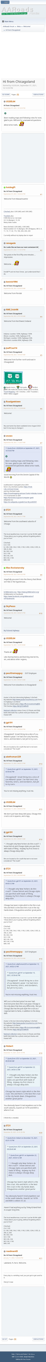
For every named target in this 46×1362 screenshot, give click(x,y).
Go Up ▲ (32, 1354)
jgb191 (9, 722)
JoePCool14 (11, 348)
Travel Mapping (9, 392)
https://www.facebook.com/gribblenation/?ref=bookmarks (19, 597)
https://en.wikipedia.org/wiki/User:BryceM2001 (20, 502)
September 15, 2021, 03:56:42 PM (14, 729)
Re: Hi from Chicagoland (13, 191)
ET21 (8, 509)
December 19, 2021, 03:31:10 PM (14, 1053)
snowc (9, 435)
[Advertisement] (23, 56)
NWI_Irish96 (12, 309)
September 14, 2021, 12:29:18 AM (14, 645)
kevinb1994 (12, 281)
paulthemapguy (14, 673)
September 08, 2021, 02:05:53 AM (14, 288)
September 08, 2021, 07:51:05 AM (14, 316)
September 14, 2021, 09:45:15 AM (14, 680)
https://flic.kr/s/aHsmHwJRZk (30, 704)
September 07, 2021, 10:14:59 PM (14, 108)
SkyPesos (10, 606)
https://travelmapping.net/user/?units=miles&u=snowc (23, 493)
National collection (10, 710)
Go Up (4, 1339)
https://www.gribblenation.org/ (28, 592)
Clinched (7, 211)
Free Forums (26, 1359)
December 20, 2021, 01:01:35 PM (14, 1132)
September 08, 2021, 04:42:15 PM (14, 613)
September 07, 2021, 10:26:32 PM (14, 194)
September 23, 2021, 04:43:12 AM (14, 839)
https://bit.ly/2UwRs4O (20, 706)
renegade (11, 243)
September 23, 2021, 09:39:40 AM (14, 875)
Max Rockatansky (15, 567)
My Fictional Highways (11, 630)
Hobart (9, 1046)
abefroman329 (13, 756)
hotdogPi (10, 187)
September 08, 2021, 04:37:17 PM (14, 516)
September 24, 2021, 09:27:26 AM (14, 958)
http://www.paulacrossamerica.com (25, 700)
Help (13, 1354)
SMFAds (18, 1359)
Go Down (5, 95)
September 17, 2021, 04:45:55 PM (14, 809)
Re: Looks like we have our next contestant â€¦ (21, 247)
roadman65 (12, 1251)
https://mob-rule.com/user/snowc (18, 488)
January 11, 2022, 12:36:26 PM (13, 1258)
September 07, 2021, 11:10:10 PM (14, 250)
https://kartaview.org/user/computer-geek (18, 498)
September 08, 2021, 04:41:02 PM (14, 574)
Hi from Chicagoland (11, 105)
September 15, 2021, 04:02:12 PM (14, 763)
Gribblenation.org (10, 592)
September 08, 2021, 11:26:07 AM (14, 442)
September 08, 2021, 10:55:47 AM (14, 355)
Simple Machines (29, 1356)
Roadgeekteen (13, 401)
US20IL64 (10, 101)
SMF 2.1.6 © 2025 (17, 1356)
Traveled (7, 216)
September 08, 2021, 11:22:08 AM (14, 408)
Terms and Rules (21, 1354)
